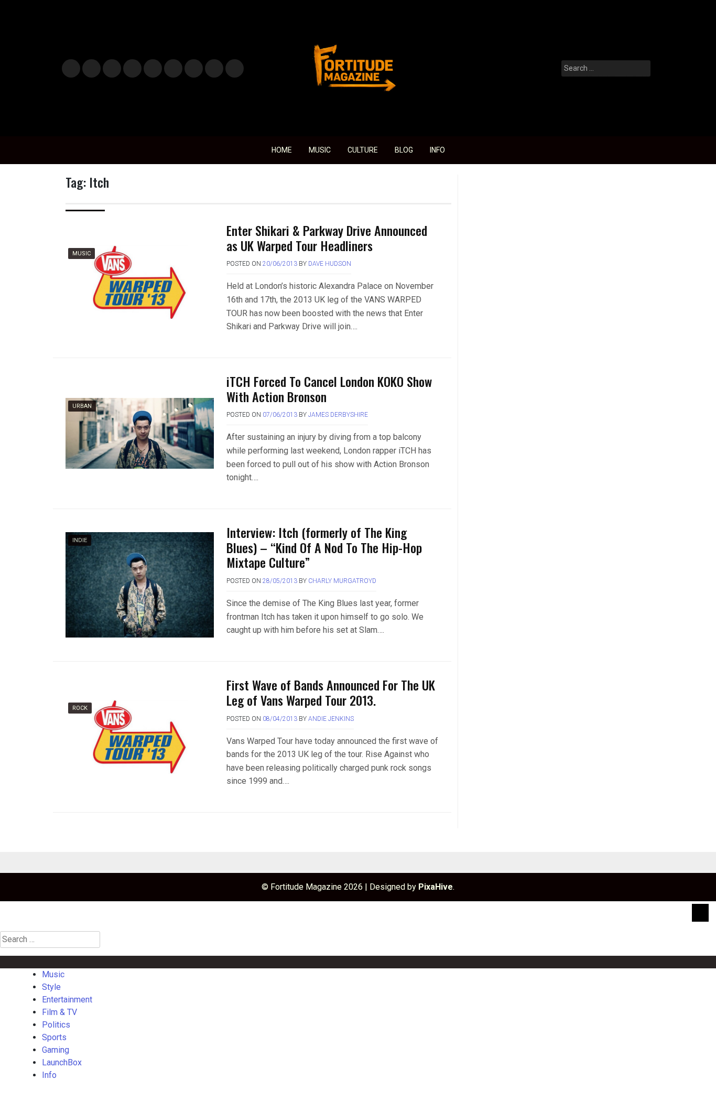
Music (71, 69)
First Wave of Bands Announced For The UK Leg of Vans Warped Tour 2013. (330, 692)
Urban (82, 406)
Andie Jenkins (331, 718)
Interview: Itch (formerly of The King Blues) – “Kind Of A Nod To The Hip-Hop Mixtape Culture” (324, 547)
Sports (172, 69)
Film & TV (131, 69)
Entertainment (112, 69)
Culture (363, 150)
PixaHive (435, 887)
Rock (80, 708)
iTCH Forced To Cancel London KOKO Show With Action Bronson (329, 389)
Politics (152, 69)
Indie (79, 540)
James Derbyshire (338, 414)
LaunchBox (214, 69)
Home (282, 150)
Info (232, 65)
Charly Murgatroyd (342, 581)
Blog (404, 150)
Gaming (194, 69)
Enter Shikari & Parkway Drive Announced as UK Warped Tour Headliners (326, 238)
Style (89, 69)
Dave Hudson (329, 263)
